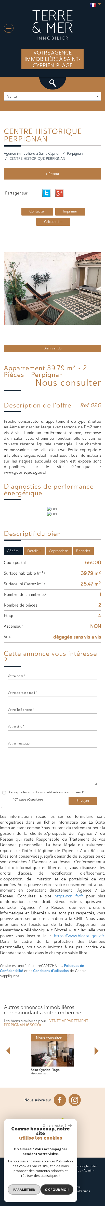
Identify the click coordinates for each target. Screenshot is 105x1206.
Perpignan (75, 153)
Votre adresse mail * (22, 693)
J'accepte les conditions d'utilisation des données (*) (47, 792)
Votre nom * (16, 676)
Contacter (37, 211)
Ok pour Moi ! (57, 1189)
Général (13, 551)
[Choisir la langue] (94, 5)
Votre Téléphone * (21, 710)
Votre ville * (16, 726)
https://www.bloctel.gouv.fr (79, 935)
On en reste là (55, 1125)
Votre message (19, 743)
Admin (88, 1170)
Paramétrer (24, 1189)
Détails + (34, 551)
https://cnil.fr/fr (69, 896)
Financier (83, 551)
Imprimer (70, 211)
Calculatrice (53, 222)
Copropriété (58, 551)
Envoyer (82, 801)
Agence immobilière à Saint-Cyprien (32, 153)
